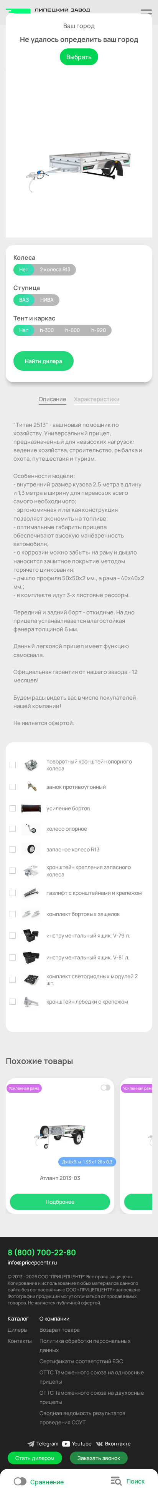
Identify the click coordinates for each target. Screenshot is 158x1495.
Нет (23, 269)
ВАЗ (24, 299)
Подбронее (60, 1201)
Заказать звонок (98, 1458)
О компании (54, 1318)
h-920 (98, 330)
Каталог (18, 1318)
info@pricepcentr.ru (32, 1262)
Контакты (20, 1340)
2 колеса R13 (55, 269)
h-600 (72, 330)
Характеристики (97, 399)
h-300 (47, 330)
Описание (52, 399)
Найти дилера (43, 361)
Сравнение (47, 1482)
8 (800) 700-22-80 (42, 1252)
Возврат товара (60, 1329)
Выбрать (79, 57)
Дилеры (18, 1329)
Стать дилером (34, 1458)
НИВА (47, 299)
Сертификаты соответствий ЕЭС (81, 1361)
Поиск (136, 1481)
